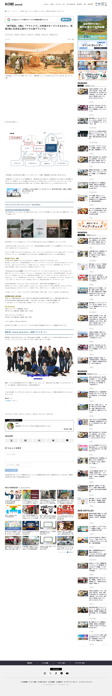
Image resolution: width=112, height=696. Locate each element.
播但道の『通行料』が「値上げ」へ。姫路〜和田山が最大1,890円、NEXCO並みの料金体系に (97, 488)
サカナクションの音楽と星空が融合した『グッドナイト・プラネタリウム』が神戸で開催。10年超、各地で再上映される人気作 (98, 134)
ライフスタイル (70, 4)
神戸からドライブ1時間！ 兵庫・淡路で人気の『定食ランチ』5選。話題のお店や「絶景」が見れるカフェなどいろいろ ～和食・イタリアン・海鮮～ (98, 291)
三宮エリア (24, 34)
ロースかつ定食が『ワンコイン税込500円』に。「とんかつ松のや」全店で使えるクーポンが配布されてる (98, 448)
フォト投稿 (45, 663)
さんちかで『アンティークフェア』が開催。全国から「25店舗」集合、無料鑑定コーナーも (97, 147)
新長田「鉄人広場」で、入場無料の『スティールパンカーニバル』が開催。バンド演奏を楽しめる (98, 172)
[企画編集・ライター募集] (92, 60)
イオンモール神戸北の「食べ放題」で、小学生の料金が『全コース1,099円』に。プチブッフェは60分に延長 (97, 211)
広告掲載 (52, 682)
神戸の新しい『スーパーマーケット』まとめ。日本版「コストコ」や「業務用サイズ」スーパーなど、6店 (97, 121)
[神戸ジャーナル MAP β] (92, 229)
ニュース (58, 4)
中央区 (17, 34)
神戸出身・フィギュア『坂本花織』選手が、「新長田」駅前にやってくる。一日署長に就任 (97, 266)
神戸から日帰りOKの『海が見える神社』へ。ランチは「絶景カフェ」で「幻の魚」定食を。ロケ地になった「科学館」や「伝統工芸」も (97, 380)
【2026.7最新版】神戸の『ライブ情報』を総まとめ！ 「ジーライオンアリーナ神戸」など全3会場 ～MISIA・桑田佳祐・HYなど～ (98, 474)
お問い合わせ (43, 682)
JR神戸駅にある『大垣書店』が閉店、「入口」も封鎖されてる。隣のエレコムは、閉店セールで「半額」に (98, 254)
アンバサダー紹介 (80, 663)
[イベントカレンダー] (92, 50)
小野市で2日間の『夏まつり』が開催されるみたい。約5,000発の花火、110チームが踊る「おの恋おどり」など (97, 334)
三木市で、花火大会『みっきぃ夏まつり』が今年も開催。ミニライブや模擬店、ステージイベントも (97, 108)
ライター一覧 (68, 429)
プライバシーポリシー (71, 682)
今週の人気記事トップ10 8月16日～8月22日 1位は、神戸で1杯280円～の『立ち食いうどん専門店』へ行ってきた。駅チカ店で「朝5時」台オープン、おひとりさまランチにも (98, 93)
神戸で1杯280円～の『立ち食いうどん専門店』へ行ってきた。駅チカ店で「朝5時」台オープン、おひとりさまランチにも (98, 159)
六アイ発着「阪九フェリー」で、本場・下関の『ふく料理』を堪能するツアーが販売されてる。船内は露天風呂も (97, 198)
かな (73, 39)
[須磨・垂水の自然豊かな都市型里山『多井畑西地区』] (92, 40)
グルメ (52, 4)
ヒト (63, 4)
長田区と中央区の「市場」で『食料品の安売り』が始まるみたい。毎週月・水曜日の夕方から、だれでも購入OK (97, 360)
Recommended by (62, 552)
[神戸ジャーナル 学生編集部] (92, 80)
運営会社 (60, 682)
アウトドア (31, 34)
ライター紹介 (61, 663)
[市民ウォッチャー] (92, 70)
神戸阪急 (38, 34)
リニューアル (45, 34)
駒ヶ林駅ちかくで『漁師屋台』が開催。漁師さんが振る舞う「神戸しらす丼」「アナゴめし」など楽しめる (98, 185)
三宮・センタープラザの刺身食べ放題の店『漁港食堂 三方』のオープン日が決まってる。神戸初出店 (98, 422)
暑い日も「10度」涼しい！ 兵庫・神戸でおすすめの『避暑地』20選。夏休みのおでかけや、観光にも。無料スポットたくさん (98, 408)
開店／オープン (54, 34)
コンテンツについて (86, 682)
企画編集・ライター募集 (29, 682)
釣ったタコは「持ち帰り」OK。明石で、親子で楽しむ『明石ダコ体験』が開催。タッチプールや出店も (98, 278)
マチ (85, 4)
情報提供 (29, 663)
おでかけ (79, 4)
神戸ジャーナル (55, 684)
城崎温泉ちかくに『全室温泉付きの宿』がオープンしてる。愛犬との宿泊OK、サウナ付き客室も (97, 394)
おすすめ (90, 4)
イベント (46, 4)
